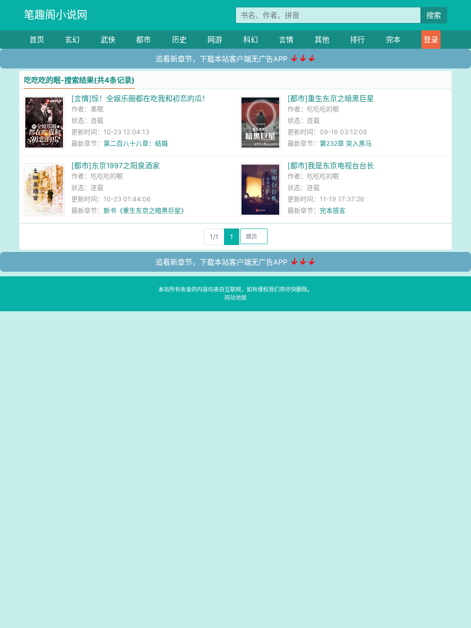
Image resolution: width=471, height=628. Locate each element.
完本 (393, 39)
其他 (322, 39)
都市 (143, 39)
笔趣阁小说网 (55, 14)
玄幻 (72, 39)
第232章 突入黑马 (346, 143)
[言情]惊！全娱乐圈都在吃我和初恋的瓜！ (140, 98)
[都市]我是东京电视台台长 (330, 165)
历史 (179, 39)
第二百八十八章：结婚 (135, 143)
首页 (36, 39)
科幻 (250, 39)
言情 (286, 39)
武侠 (108, 39)
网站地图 (235, 297)
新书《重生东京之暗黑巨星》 (145, 210)
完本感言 (332, 210)
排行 (357, 39)
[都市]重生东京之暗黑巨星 (330, 98)
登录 (431, 39)
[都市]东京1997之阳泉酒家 (115, 165)
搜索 (433, 15)
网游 (214, 39)
